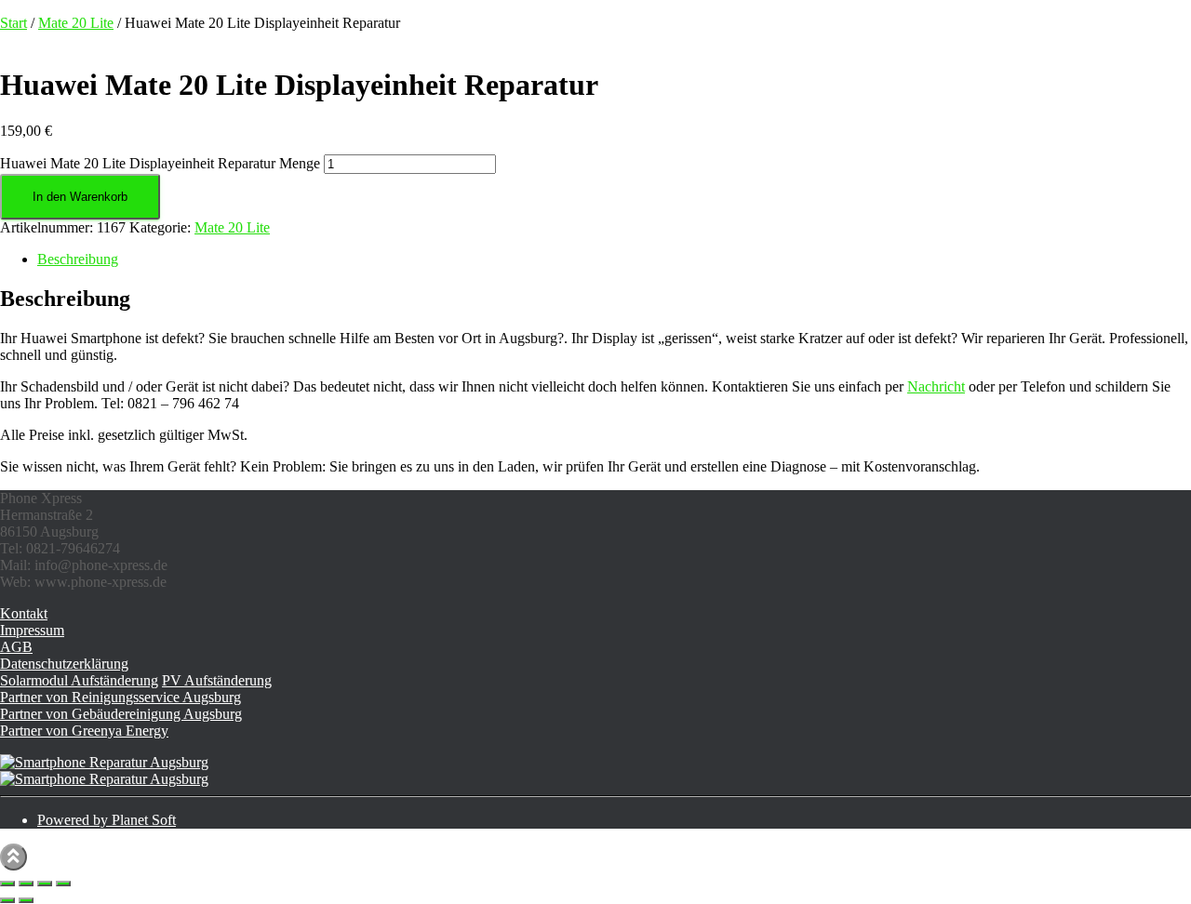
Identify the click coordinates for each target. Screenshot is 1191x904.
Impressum (32, 630)
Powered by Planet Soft (106, 820)
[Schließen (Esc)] (63, 883)
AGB (16, 647)
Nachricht (936, 386)
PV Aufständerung (217, 680)
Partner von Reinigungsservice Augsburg (120, 697)
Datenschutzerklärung (64, 663)
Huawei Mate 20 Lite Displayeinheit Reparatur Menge (160, 163)
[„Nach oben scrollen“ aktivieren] (13, 857)
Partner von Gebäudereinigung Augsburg (121, 714)
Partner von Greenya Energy (84, 730)
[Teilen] (44, 883)
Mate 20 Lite (76, 23)
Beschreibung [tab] (77, 259)
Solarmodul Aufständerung (79, 680)
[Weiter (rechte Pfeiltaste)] (26, 900)
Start (13, 23)
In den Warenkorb (80, 197)
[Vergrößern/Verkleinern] (7, 883)
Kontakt (23, 613)
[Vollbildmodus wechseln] (26, 883)
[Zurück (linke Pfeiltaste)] (7, 900)
